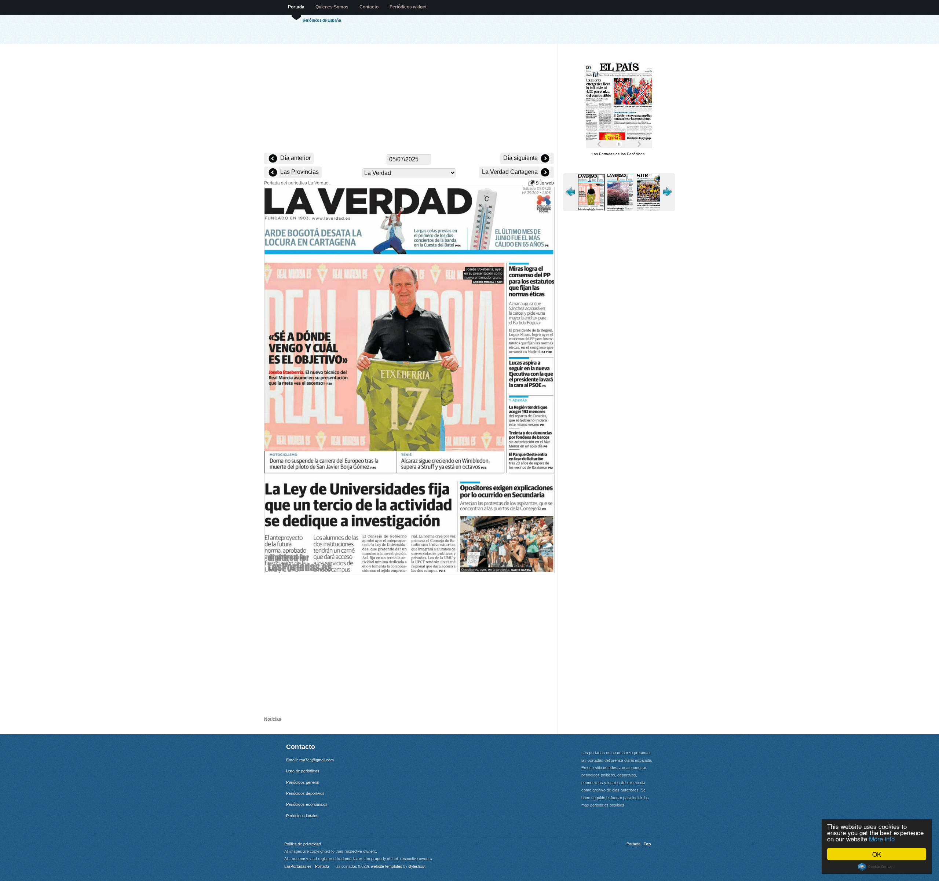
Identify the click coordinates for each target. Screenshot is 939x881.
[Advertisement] (409, 99)
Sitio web (544, 183)
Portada (296, 7)
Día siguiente (521, 158)
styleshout (416, 866)
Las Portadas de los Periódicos (618, 154)
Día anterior (295, 158)
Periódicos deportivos (305, 793)
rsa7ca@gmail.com (316, 760)
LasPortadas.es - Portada (306, 866)
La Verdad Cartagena (510, 172)
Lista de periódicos (302, 771)
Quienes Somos (331, 7)
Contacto (369, 7)
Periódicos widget (408, 7)
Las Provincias (299, 172)
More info (882, 838)
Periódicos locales (302, 816)
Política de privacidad (302, 844)
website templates (386, 866)
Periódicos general (302, 782)
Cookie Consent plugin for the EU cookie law (876, 867)
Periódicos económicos (307, 804)
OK (876, 854)
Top (647, 844)
